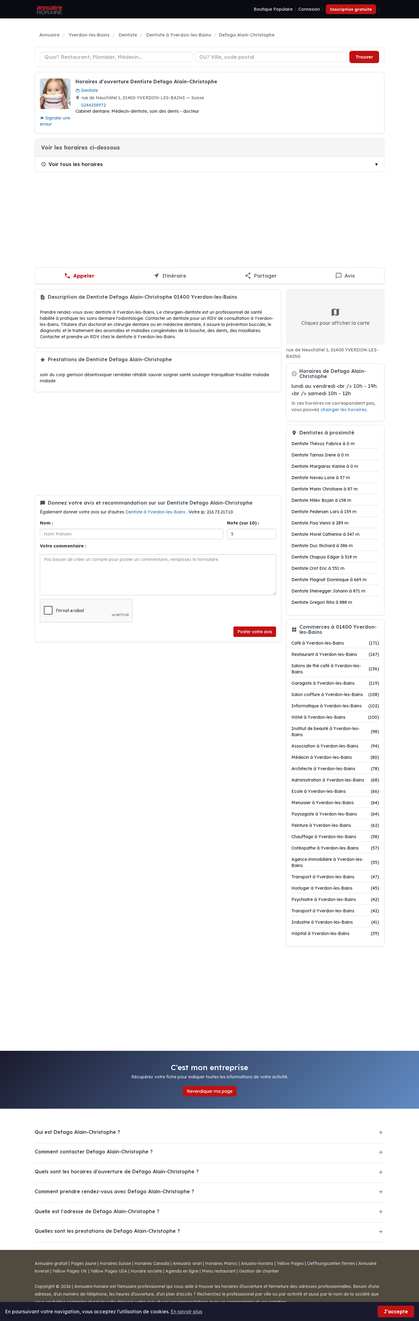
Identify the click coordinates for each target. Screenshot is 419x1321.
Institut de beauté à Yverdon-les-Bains (335, 731)
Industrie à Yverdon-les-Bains (335, 922)
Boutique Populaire (273, 9)
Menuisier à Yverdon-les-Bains (335, 802)
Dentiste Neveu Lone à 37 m (320, 477)
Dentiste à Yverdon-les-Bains (155, 512)
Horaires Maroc (221, 1263)
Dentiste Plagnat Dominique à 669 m (329, 579)
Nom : (46, 523)
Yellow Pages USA (108, 1271)
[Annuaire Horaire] (49, 9)
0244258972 (93, 105)
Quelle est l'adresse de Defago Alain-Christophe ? (97, 1211)
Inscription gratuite (351, 9)
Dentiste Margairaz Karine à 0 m (324, 466)
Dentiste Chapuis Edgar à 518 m (324, 557)
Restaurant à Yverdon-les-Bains (335, 654)
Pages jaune (83, 1263)
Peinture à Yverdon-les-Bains (335, 825)
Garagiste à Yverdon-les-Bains (335, 683)
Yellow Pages (290, 1263)
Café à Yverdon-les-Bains (335, 643)
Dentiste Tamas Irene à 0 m (320, 455)
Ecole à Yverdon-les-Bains (335, 791)
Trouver (364, 57)
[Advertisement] (209, 220)
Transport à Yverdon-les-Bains (335, 877)
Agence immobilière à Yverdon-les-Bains (335, 862)
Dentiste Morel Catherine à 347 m (325, 534)
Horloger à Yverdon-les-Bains (335, 888)
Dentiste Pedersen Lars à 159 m (323, 511)
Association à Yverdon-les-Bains (335, 746)
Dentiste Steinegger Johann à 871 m (328, 591)
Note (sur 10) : (243, 523)
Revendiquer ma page (210, 1091)
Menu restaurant (219, 1271)
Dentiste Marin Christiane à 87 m (324, 489)
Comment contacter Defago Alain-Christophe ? (94, 1152)
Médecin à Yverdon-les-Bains (335, 757)
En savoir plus (186, 1311)
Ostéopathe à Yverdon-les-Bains (335, 848)
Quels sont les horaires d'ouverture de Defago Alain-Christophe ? (117, 1171)
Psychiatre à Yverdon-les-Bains (335, 899)
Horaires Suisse (115, 1263)
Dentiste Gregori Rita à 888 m (321, 602)
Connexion (309, 9)
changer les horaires (344, 409)
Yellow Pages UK (69, 1271)
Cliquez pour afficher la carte (335, 323)
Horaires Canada (151, 1263)
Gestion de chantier (259, 1271)
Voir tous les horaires (75, 164)
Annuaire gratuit (51, 1263)
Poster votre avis (254, 631)
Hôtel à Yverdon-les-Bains (335, 717)
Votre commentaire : (63, 546)
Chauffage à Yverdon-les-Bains (335, 836)
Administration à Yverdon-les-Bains (335, 780)
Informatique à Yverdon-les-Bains (335, 706)
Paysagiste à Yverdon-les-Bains (335, 814)
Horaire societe (146, 1271)
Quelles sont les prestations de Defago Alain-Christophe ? (107, 1231)
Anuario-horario (257, 1263)
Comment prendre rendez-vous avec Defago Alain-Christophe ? (114, 1191)
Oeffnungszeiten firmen (331, 1263)
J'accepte (396, 1311)
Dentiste (89, 90)
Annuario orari (187, 1263)
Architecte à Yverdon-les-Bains (335, 768)
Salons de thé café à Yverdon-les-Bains (335, 669)
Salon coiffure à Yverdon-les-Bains (335, 694)
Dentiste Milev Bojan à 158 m (321, 500)
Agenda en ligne (181, 1271)
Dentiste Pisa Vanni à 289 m (319, 523)
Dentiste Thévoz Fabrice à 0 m (323, 443)
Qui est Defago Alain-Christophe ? (77, 1132)
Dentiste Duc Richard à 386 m (322, 545)
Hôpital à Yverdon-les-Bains (335, 933)
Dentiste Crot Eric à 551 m (317, 568)
